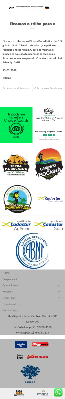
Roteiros (7, 291)
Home (6, 272)
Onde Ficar (9, 297)
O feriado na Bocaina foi (48, 88)
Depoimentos (10, 304)
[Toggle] (59, 285)
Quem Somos (10, 285)
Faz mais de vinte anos (15, 88)
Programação (10, 278)
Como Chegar (10, 310)
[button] (4, 7)
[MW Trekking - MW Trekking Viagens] (29, 7)
